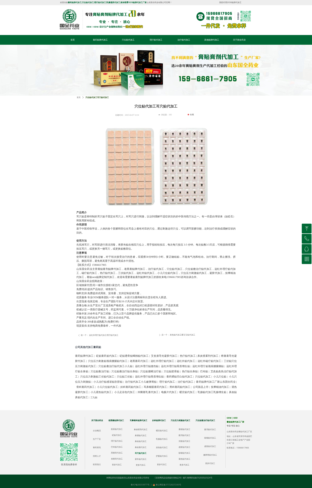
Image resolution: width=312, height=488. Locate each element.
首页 (79, 97)
